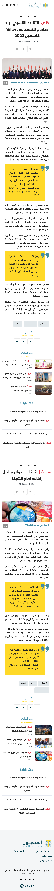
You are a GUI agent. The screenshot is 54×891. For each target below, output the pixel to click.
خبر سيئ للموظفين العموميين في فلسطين (21, 388)
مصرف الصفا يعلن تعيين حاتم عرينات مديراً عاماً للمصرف (27, 434)
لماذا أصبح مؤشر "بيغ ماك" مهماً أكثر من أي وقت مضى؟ (27, 422)
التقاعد (17, 324)
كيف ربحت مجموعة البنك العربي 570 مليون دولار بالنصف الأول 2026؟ (27, 811)
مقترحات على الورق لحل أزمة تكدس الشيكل (17, 754)
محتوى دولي (46, 860)
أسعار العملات (41, 690)
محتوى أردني (46, 856)
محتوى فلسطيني (22, 16)
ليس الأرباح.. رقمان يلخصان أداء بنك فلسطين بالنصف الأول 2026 (17, 375)
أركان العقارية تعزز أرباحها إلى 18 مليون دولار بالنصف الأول (27, 445)
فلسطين (43, 324)
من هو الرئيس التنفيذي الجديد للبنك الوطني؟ (27, 411)
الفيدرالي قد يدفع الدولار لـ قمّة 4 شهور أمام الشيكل (18, 729)
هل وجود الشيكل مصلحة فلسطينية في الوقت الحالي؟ (19, 742)
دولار (33, 683)
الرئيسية (35, 16)
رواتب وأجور (30, 324)
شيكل (23, 683)
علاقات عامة (19, 851)
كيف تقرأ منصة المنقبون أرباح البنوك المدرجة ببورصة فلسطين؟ (17, 363)
